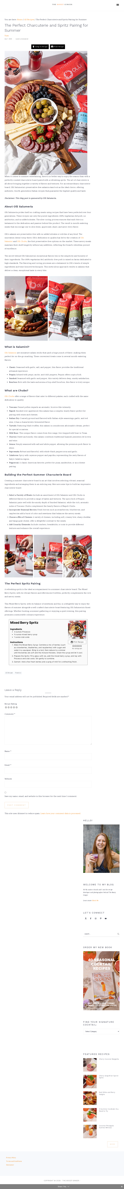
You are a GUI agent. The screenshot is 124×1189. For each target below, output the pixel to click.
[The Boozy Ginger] (62, 6)
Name (8, 751)
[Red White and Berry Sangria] (90, 1098)
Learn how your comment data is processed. (61, 813)
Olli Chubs (22, 241)
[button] (73, 646)
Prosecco (18, 673)
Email (8, 765)
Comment (10, 714)
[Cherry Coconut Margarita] (90, 1065)
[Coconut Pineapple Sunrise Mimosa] (90, 1132)
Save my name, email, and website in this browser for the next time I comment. (41, 796)
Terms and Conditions (14, 1161)
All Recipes (9, 673)
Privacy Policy (11, 1158)
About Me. (95, 901)
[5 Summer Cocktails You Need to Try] (90, 1115)
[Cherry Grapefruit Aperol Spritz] (90, 1082)
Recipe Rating (11, 704)
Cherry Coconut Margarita (109, 1059)
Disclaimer (10, 1165)
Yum (7, 35)
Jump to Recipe (41, 46)
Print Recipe (58, 46)
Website (8, 779)
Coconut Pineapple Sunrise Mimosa (106, 1127)
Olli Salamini (11, 353)
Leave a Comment (22, 39)
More (112, 1144)
